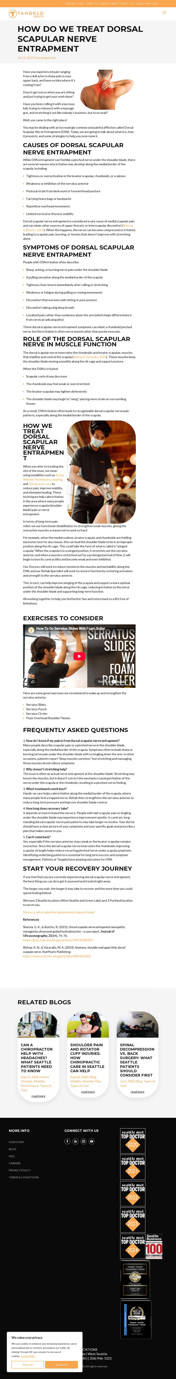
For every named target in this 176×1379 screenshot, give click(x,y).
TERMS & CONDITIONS (24, 1177)
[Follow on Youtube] (92, 1141)
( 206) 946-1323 (100, 1358)
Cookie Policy (28, 1356)
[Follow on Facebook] (67, 1141)
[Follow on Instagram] (83, 1141)
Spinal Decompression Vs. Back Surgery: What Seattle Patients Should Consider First (137, 1060)
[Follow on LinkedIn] (75, 1141)
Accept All (61, 1364)
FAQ (11, 1156)
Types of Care (79, 1086)
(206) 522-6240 (97, 3)
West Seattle (97, 1354)
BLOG (12, 1149)
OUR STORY (16, 1142)
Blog (93, 1077)
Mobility (39, 1081)
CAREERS (14, 1163)
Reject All (27, 1364)
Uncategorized (45, 58)
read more (38, 1096)
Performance (30, 1086)
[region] (44, 1352)
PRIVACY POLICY (20, 1170)
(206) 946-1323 (147, 3)
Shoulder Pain (91, 1081)
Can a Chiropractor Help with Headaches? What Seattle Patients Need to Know (37, 1058)
